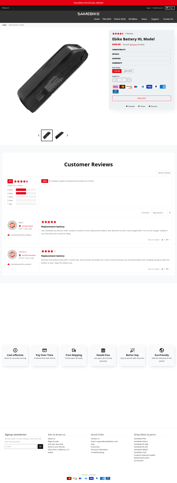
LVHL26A (117, 71)
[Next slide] (67, 135)
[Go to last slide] (39, 135)
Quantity (115, 76)
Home (4, 25)
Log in (149, 8)
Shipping (133, 44)
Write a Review (164, 173)
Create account (158, 8)
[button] (122, 33)
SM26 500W (128, 71)
